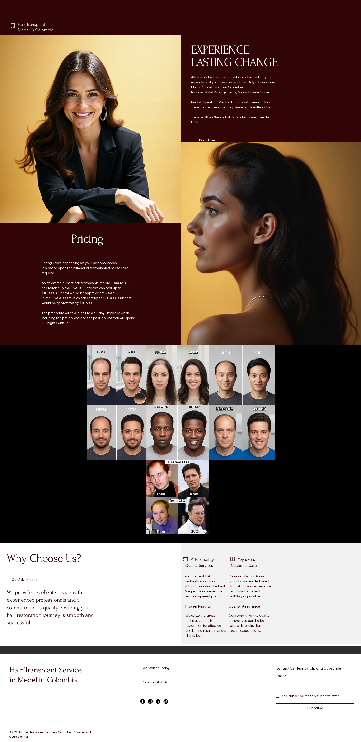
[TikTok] (166, 701)
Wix (26, 736)
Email (281, 676)
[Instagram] (150, 701)
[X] (158, 701)
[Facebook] (142, 701)
